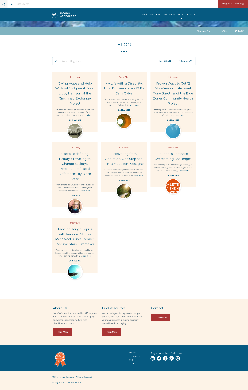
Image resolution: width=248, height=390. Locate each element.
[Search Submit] (56, 61)
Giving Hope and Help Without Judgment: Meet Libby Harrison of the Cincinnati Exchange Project (75, 93)
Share (224, 31)
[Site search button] (12, 4)
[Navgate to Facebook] (165, 358)
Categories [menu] (184, 61)
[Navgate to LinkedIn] (152, 358)
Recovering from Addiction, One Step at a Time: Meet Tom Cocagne (124, 159)
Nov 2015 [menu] (164, 61)
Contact (192, 14)
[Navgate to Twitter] (159, 358)
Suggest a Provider (232, 3)
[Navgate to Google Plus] (171, 358)
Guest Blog (124, 77)
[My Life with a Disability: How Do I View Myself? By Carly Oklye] (124, 121)
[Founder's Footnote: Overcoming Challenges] (173, 187)
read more (89, 115)
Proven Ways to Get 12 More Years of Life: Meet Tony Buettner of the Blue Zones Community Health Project (173, 93)
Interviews (75, 77)
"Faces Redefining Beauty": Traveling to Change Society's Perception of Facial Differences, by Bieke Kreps (75, 166)
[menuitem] (147, 14)
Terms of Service (74, 382)
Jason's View (173, 147)
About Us (147, 14)
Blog (181, 14)
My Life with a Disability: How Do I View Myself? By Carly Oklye (124, 88)
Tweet (240, 31)
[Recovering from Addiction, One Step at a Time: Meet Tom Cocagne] (124, 192)
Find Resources (165, 14)
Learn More (62, 332)
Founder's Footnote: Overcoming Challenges (173, 156)
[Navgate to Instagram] (178, 358)
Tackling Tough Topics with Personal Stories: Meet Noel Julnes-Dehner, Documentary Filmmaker (75, 236)
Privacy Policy (58, 382)
